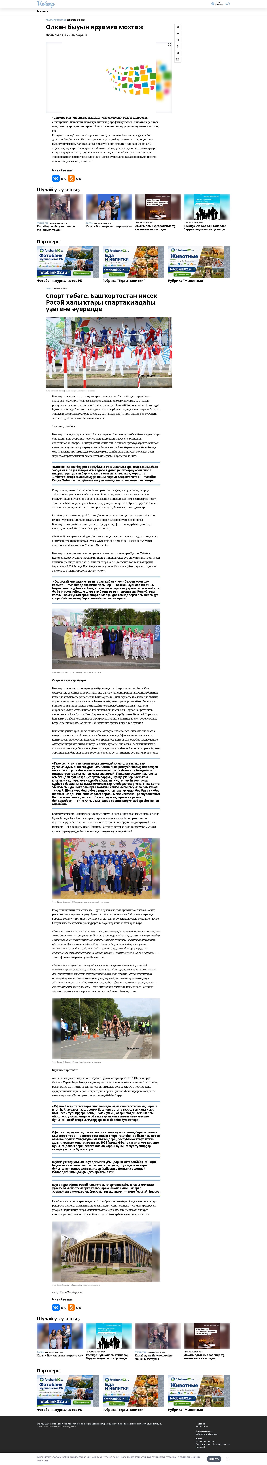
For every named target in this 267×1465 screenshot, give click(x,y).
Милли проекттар (56, 20)
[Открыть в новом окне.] (59, 178)
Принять (214, 1458)
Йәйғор (45, 3)
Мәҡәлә (42, 11)
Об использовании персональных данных (56, 1426)
